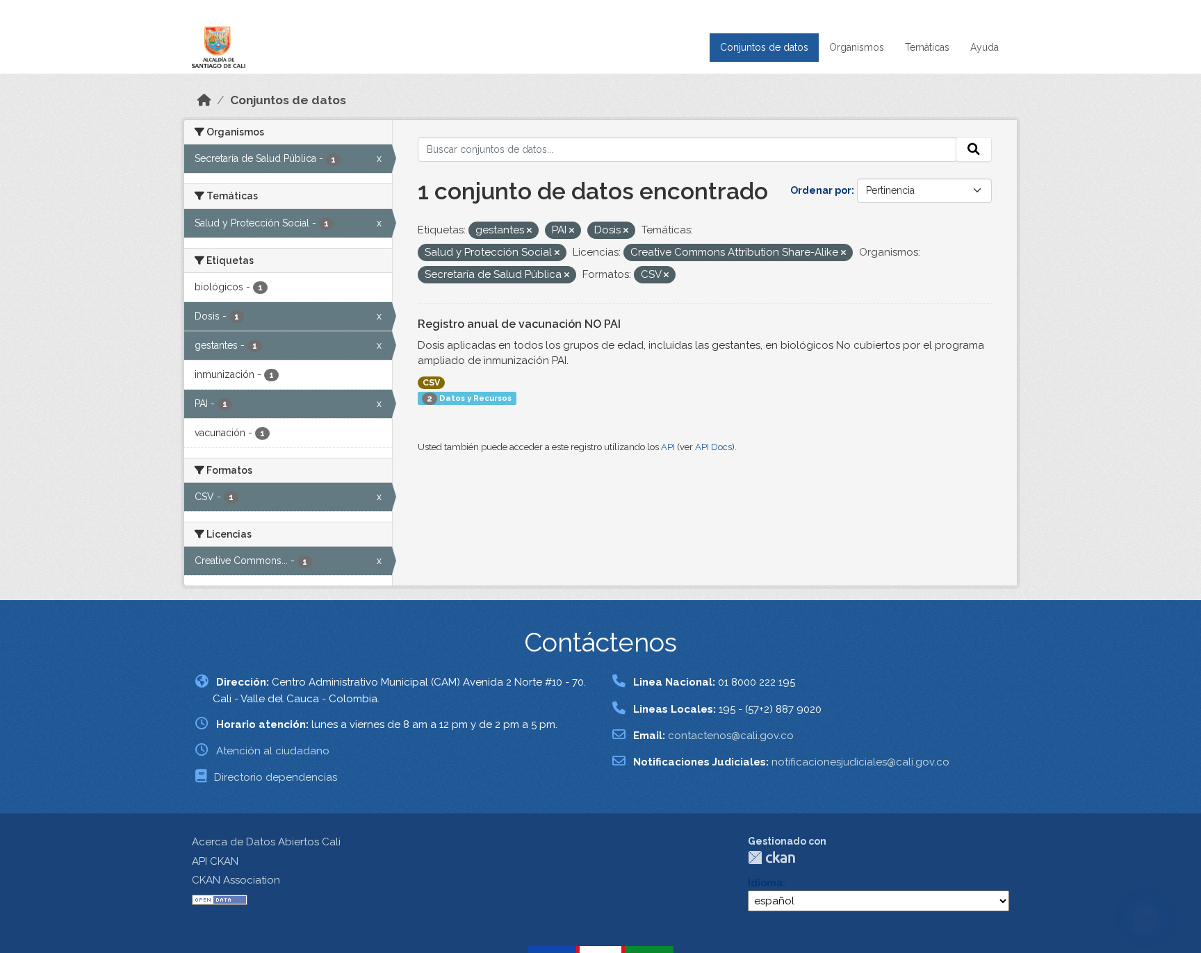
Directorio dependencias (275, 777)
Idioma (765, 882)
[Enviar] (974, 149)
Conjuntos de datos (764, 47)
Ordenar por (820, 190)
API (668, 447)
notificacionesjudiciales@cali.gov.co (860, 762)
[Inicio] (204, 100)
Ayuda (984, 47)
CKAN (771, 857)
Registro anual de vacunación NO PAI (519, 324)
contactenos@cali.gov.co (731, 735)
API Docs (713, 447)
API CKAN (215, 861)
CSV (431, 383)
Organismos (856, 47)
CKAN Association (236, 880)
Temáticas (927, 47)
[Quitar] (529, 230)
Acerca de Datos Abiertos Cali (266, 842)
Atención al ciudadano (272, 751)
